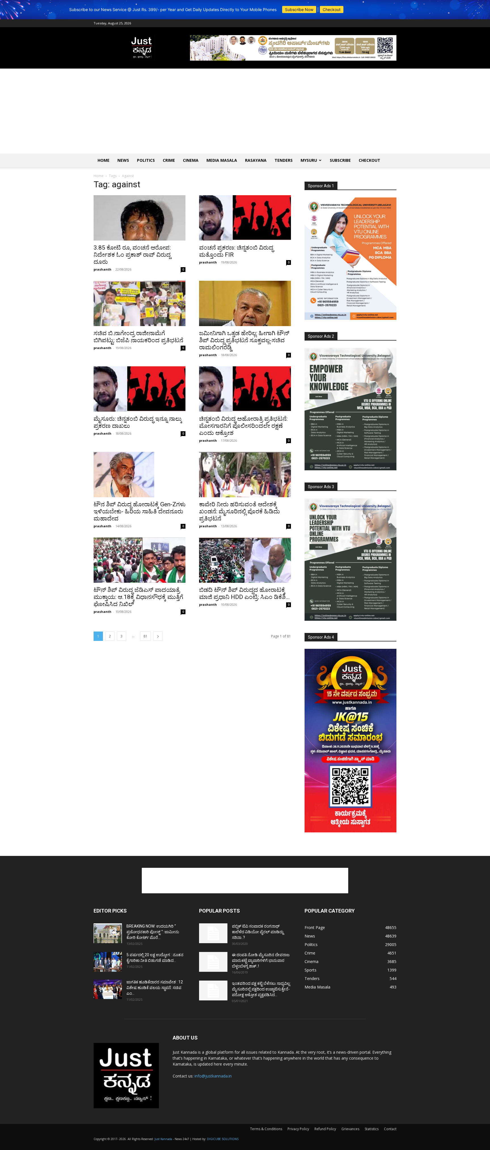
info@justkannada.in (213, 1076)
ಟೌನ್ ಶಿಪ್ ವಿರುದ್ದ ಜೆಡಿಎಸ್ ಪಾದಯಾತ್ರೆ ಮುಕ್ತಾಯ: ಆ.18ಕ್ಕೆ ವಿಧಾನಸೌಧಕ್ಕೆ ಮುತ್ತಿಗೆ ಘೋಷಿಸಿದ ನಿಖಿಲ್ (138, 596)
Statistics (372, 1128)
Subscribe (340, 160)
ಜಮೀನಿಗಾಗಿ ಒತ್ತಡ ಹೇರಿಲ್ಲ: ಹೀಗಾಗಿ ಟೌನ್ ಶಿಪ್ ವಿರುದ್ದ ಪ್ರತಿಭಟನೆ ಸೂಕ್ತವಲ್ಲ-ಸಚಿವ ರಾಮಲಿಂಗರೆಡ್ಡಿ (244, 340)
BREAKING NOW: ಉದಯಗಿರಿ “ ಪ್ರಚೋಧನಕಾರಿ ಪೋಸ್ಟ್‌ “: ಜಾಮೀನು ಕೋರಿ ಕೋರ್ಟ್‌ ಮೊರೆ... (152, 932)
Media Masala (221, 160)
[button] (480, 6)
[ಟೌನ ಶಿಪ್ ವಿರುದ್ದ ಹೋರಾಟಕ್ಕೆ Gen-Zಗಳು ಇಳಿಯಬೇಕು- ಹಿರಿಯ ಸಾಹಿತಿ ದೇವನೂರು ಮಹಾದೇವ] (139, 474)
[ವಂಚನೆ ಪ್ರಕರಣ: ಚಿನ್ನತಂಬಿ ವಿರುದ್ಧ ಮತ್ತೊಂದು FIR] (245, 218)
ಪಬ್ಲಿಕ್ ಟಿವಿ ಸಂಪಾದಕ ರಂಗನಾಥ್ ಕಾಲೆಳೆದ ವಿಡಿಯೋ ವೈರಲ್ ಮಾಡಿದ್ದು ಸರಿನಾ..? (258, 932)
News (123, 160)
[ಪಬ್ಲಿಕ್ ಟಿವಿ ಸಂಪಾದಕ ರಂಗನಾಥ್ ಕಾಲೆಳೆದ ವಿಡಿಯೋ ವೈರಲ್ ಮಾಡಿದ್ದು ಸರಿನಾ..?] (213, 933)
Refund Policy (325, 1128)
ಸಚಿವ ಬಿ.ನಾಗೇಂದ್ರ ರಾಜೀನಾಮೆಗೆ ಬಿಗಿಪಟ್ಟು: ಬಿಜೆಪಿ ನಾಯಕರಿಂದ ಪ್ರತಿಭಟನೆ (138, 337)
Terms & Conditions (266, 1128)
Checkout (332, 9)
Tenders (283, 160)
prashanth (102, 269)
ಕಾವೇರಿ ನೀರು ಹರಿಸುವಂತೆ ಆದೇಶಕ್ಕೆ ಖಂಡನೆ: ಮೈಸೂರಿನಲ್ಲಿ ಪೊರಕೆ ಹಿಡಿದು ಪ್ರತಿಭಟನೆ (239, 511)
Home (103, 160)
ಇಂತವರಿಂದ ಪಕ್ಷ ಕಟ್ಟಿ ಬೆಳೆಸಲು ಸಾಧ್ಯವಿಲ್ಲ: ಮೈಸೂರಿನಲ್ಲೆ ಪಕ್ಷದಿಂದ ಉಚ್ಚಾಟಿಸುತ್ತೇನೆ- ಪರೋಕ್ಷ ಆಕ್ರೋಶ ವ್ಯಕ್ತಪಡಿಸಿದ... (261, 989)
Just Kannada (163, 1139)
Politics (146, 160)
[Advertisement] (245, 111)
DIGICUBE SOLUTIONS (222, 1139)
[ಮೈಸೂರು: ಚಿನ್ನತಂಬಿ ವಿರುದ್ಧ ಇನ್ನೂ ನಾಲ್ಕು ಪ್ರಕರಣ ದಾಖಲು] (139, 389)
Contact (390, 1128)
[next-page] (158, 636)
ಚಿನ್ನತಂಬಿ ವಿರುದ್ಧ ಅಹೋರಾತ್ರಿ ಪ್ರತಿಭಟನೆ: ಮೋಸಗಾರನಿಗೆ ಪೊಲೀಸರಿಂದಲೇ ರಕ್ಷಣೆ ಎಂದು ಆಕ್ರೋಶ (243, 425)
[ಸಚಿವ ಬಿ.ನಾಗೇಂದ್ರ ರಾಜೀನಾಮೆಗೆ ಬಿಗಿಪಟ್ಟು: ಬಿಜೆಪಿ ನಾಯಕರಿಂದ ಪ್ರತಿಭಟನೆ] (139, 303)
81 (145, 636)
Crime (169, 160)
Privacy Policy (298, 1128)
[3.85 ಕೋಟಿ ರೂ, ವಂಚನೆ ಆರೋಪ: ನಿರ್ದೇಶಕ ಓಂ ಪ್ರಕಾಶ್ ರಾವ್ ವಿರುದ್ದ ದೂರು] (139, 218)
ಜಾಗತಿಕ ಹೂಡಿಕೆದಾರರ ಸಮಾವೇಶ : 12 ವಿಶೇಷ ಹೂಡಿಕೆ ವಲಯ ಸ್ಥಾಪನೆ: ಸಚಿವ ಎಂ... (154, 988)
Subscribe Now (299, 9)
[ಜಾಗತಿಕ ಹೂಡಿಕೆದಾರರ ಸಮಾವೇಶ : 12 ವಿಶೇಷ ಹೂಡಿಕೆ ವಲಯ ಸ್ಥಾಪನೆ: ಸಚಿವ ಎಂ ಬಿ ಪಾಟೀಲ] (108, 989)
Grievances (350, 1128)
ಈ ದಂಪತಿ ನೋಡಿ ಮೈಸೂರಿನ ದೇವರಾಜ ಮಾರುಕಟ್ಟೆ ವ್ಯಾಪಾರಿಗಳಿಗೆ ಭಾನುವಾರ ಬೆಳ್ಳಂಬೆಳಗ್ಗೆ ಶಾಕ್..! (261, 960)
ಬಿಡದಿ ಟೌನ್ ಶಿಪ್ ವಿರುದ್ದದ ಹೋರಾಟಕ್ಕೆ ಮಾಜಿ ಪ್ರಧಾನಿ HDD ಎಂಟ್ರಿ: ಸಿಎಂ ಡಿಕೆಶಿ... (244, 593)
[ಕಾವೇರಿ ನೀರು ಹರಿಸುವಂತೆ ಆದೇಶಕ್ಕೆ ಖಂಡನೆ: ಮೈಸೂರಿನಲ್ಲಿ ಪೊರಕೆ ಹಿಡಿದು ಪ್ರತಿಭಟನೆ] (245, 474)
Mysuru (309, 160)
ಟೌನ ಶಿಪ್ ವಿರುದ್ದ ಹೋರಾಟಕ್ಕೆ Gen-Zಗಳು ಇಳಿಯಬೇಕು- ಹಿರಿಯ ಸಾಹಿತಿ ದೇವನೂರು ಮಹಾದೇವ (139, 511)
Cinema (190, 160)
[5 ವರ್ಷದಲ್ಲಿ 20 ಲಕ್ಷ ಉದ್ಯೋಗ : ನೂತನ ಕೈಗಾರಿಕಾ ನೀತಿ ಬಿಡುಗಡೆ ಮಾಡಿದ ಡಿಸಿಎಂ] (108, 962)
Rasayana (256, 160)
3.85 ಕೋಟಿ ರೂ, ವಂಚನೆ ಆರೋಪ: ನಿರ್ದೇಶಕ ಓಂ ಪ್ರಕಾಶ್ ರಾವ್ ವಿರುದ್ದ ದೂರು (132, 254)
